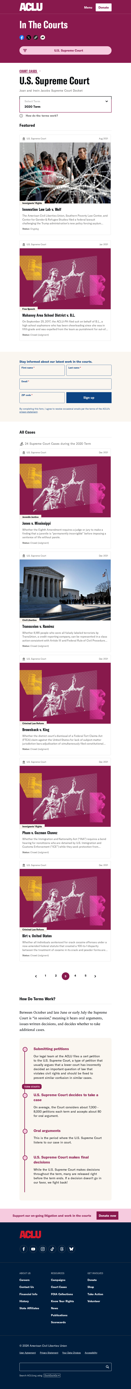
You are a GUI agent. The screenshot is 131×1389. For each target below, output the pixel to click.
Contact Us (26, 1286)
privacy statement (28, 411)
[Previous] (35, 976)
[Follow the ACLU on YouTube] (33, 1249)
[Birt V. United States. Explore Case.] (65, 911)
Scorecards (58, 1322)
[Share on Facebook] (21, 38)
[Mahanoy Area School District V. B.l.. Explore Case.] (65, 291)
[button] (35, 38)
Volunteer (94, 1301)
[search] (107, 1367)
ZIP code (26, 395)
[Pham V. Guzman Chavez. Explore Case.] (65, 808)
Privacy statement (49, 1352)
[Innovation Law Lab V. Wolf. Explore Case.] (65, 185)
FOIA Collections (62, 1294)
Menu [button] (88, 7)
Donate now (107, 1215)
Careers (24, 1279)
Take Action (95, 1294)
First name (27, 367)
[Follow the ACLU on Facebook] (23, 1249)
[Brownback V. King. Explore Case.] (65, 705)
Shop (91, 1286)
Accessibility (91, 1352)
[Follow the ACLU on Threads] (62, 1249)
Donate (103, 7)
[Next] (95, 976)
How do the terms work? (39, 115)
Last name (73, 367)
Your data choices (71, 1352)
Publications (59, 1315)
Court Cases (28, 71)
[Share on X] (28, 38)
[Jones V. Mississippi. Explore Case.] (65, 499)
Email (24, 381)
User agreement (27, 1352)
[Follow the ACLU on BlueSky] (71, 1249)
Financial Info (28, 1294)
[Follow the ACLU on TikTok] (52, 1249)
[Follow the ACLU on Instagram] (43, 1249)
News (54, 1308)
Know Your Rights (62, 1301)
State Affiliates (29, 1308)
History (24, 1301)
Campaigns (58, 1279)
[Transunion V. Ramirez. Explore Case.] (65, 602)
